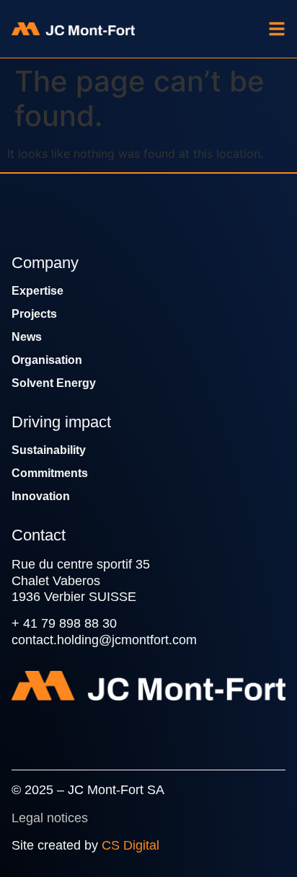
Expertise (37, 291)
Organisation (47, 360)
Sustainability (49, 450)
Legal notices (50, 818)
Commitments (50, 473)
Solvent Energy (54, 383)
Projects (34, 314)
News (27, 337)
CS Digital (130, 845)
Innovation (41, 496)
